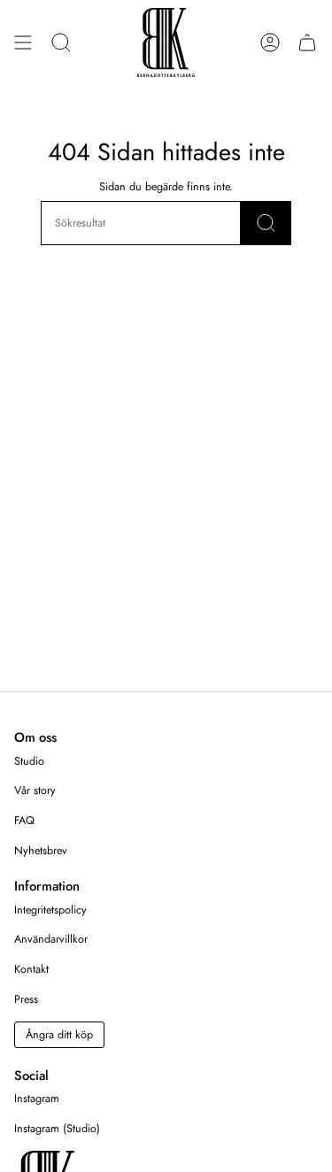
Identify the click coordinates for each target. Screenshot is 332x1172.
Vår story (35, 790)
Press (26, 999)
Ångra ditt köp (59, 1035)
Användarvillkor (51, 939)
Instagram (36, 1098)
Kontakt (31, 969)
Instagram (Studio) (57, 1129)
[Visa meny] (23, 42)
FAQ (24, 821)
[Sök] (266, 223)
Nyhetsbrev (40, 851)
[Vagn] (307, 42)
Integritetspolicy (50, 910)
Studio (29, 761)
